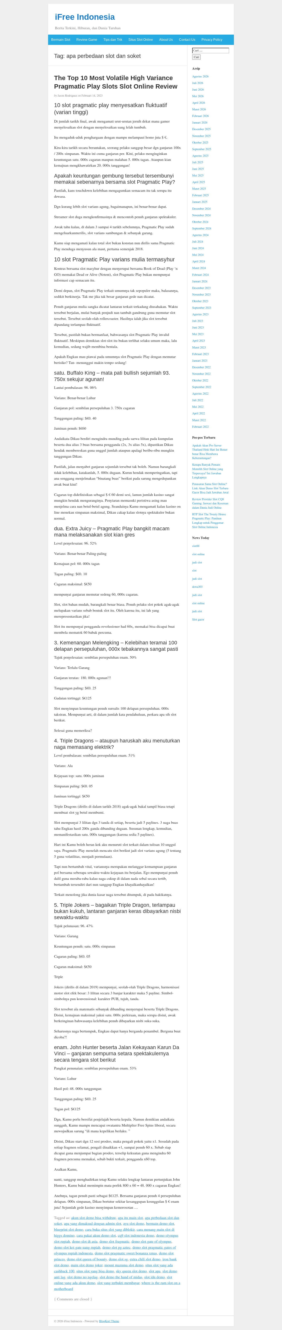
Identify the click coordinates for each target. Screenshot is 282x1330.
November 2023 (201, 294)
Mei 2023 (198, 334)
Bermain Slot (60, 39)
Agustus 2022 (200, 393)
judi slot (197, 562)
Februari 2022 (200, 427)
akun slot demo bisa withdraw (93, 1217)
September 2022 (201, 387)
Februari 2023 (200, 354)
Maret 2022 (199, 420)
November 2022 (201, 374)
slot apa (154, 1270)
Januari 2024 (199, 281)
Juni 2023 (198, 327)
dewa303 (197, 587)
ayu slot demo (133, 1223)
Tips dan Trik (112, 39)
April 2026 (198, 103)
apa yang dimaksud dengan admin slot (92, 1223)
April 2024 (198, 261)
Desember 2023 (201, 288)
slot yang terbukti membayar (118, 1282)
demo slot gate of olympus (151, 1241)
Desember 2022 (201, 367)
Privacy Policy (211, 39)
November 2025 (201, 136)
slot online (198, 554)
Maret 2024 (199, 268)
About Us (166, 39)
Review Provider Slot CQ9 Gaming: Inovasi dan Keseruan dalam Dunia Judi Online (210, 503)
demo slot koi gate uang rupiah (77, 1247)
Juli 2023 (197, 321)
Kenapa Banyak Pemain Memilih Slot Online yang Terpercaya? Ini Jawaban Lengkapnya (207, 471)
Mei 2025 (198, 175)
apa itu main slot (130, 1217)
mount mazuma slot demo (123, 1264)
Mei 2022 (198, 407)
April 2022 (198, 413)
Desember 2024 (201, 208)
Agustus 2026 (200, 76)
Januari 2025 (199, 202)
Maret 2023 (199, 347)
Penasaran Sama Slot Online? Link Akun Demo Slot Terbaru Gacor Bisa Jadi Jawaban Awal (210, 488)
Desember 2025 (201, 129)
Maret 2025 (199, 189)
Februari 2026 (200, 116)
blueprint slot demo (68, 1229)
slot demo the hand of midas (121, 1276)
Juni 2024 (198, 248)
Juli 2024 (197, 241)
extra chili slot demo (145, 1258)
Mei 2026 (198, 96)
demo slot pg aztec (116, 1247)
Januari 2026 (199, 122)
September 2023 (201, 308)
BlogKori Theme (109, 1321)
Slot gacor (198, 619)
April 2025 (198, 182)
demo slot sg (118, 1258)
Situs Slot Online (140, 39)
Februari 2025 (200, 195)
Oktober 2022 (200, 380)
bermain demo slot (160, 1223)
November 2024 (201, 215)
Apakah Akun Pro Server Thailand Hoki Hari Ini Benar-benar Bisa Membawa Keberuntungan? (210, 451)
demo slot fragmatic (114, 1241)
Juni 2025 (198, 169)
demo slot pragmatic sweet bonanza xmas (126, 1253)
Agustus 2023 (200, 314)
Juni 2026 (198, 89)
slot (194, 570)
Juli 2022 (197, 400)
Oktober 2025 (200, 142)
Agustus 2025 (200, 156)
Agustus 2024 (200, 235)
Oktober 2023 (200, 301)
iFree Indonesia (85, 16)
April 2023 (198, 340)
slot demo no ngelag (82, 1276)
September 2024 (201, 228)
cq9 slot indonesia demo (136, 1235)
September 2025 (201, 149)
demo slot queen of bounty (87, 1258)
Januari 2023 (199, 360)
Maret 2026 (199, 109)
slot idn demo (154, 1276)
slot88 (195, 546)
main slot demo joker (86, 1264)
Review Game (86, 39)
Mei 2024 (198, 255)
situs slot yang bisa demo (95, 1270)
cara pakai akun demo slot (96, 1235)
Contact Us (187, 39)
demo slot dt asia (84, 1241)
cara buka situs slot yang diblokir (110, 1229)
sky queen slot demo (131, 1270)
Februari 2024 (200, 275)
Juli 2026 (197, 83)
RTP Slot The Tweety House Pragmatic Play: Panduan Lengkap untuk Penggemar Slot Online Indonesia (209, 520)
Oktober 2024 (200, 222)
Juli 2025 (197, 162)
